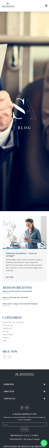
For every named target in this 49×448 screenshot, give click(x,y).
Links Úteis (9, 391)
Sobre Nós (9, 384)
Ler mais (9, 277)
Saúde (6, 331)
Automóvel (8, 325)
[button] (24, 384)
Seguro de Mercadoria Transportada (17, 291)
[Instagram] (27, 408)
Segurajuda (8, 334)
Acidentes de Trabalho (13, 322)
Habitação (7, 328)
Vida (5, 340)
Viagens (6, 337)
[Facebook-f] (22, 408)
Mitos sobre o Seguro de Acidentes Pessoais (20, 304)
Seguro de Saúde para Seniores (15, 297)
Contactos (9, 398)
